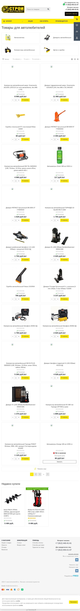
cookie (18, 601)
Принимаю (73, 602)
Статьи (19, 543)
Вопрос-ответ (21, 545)
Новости (4, 545)
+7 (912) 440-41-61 (71, 9)
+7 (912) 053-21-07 (71, 4)
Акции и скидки (6, 543)
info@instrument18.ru (12, 586)
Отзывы (4, 547)
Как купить (44, 21)
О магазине (6, 540)
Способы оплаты (37, 543)
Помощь (35, 540)
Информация (22, 540)
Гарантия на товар (38, 547)
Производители (61, 21)
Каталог (9, 21)
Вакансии (5, 549)
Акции (30, 21)
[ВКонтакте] (76, 559)
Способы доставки (38, 545)
